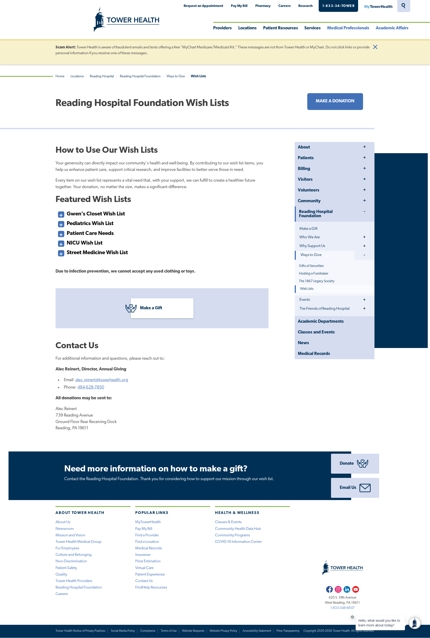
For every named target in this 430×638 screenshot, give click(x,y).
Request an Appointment (203, 6)
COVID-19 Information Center (238, 542)
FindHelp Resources (151, 587)
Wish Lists (307, 289)
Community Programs (232, 535)
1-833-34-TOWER (338, 6)
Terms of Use (169, 630)
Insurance (142, 555)
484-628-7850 (90, 387)
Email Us (348, 488)
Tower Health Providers (74, 581)
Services (312, 28)
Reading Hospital (102, 76)
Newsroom (65, 529)
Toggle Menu (364, 147)
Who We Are (309, 237)
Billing (304, 169)
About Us (63, 522)
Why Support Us (312, 246)
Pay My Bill (239, 6)
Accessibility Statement (257, 630)
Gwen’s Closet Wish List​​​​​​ (96, 214)
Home (60, 76)
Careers (284, 6)
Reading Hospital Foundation (140, 76)
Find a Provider (147, 535)
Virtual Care (144, 568)
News (303, 343)
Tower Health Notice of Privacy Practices (80, 630)
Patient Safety (66, 568)
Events (304, 300)
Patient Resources (280, 28)
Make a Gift (308, 229)
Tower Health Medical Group (78, 542)
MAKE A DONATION (335, 101)
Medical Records (314, 354)
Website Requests (193, 630)
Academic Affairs (392, 28)
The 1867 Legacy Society (316, 281)
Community (309, 201)
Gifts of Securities (311, 266)
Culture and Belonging (74, 555)
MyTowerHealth (378, 6)
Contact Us (144, 581)
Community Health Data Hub (238, 529)
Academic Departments (321, 322)
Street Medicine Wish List (97, 253)
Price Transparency (288, 630)
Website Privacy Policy (223, 630)
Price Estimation (148, 561)
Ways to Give (176, 76)
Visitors (305, 180)
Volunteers (308, 190)
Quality (61, 574)
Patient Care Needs (90, 233)
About (304, 147)
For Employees (67, 548)
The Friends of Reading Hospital (324, 309)
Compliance (147, 630)
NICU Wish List (85, 243)
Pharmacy (263, 6)
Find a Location (147, 542)
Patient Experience (150, 574)
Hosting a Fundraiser (313, 273)
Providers (222, 28)
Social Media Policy (123, 630)
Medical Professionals (348, 28)
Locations (247, 28)
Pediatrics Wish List (90, 223)
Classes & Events (228, 522)
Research (305, 6)
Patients (306, 158)
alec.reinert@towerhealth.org (101, 380)
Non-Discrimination (71, 561)
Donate (347, 464)
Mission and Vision (70, 535)
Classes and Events (316, 332)
